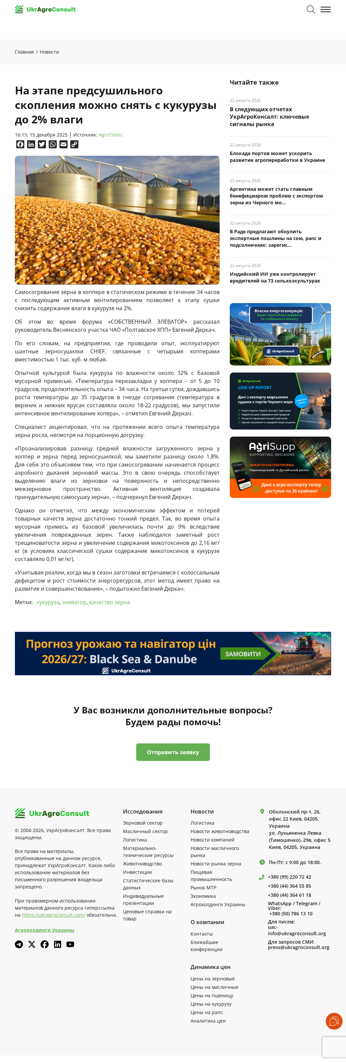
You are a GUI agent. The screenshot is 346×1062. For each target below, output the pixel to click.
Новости (49, 52)
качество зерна (109, 602)
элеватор (74, 602)
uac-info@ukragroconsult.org (297, 930)
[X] (32, 944)
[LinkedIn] (57, 944)
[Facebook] (45, 944)
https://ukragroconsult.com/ (53, 915)
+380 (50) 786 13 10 (291, 914)
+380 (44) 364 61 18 (289, 895)
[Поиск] (310, 9)
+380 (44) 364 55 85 (289, 886)
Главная (24, 52)
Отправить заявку (173, 752)
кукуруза (48, 602)
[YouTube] (70, 944)
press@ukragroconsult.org (298, 947)
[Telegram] (19, 944)
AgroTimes (111, 135)
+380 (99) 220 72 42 (289, 877)
